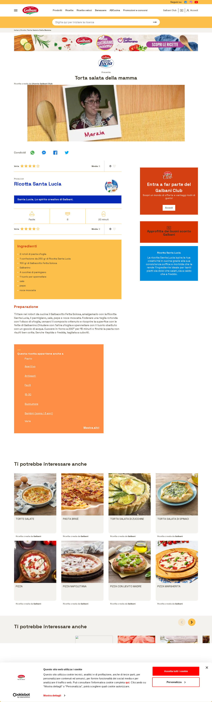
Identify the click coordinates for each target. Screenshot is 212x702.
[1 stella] (22, 166)
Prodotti (57, 10)
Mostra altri (91, 427)
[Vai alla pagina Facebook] (185, 2)
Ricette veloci (84, 10)
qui (128, 682)
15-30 (28, 394)
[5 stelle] (38, 166)
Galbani (17, 30)
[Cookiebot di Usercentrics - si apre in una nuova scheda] (21, 695)
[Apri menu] (15, 10)
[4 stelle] (34, 166)
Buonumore (31, 403)
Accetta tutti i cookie (176, 671)
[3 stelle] (30, 166)
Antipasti (30, 375)
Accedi (169, 207)
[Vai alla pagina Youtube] (196, 2)
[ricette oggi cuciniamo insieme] (106, 43)
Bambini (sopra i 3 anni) (39, 413)
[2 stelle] (26, 166)
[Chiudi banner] (207, 667)
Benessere (100, 10)
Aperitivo (30, 366)
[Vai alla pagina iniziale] (30, 10)
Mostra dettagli (52, 695)
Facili (28, 385)
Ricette (69, 10)
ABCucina (115, 10)
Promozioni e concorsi (135, 10)
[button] (191, 622)
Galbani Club (170, 10)
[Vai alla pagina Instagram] (191, 2)
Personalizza (174, 682)
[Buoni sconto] (182, 10)
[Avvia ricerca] (153, 22)
